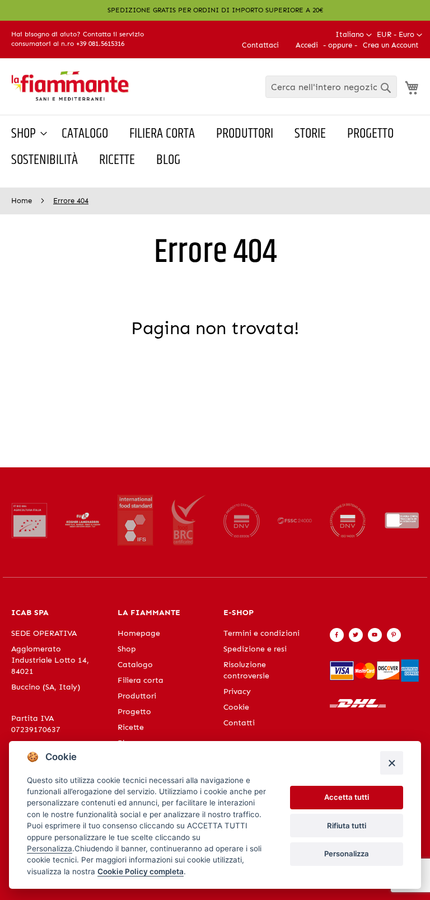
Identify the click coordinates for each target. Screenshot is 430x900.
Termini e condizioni (261, 633)
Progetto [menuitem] (370, 133)
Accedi (307, 45)
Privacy (237, 691)
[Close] (391, 762)
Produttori (137, 696)
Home (22, 200)
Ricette (131, 727)
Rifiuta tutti (346, 825)
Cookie (236, 707)
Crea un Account (391, 45)
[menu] (215, 147)
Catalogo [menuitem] (85, 133)
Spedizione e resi (255, 649)
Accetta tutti (346, 797)
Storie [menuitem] (310, 133)
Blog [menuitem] (168, 160)
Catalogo (135, 664)
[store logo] (70, 86)
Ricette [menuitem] (117, 160)
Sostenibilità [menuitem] (44, 160)
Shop (127, 649)
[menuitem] (25, 134)
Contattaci (260, 45)
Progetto (134, 711)
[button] (399, 35)
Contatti (239, 723)
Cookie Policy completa (140, 871)
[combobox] (331, 87)
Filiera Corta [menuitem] (162, 133)
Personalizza (346, 853)
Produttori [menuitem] (244, 133)
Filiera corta (140, 680)
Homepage (139, 633)
